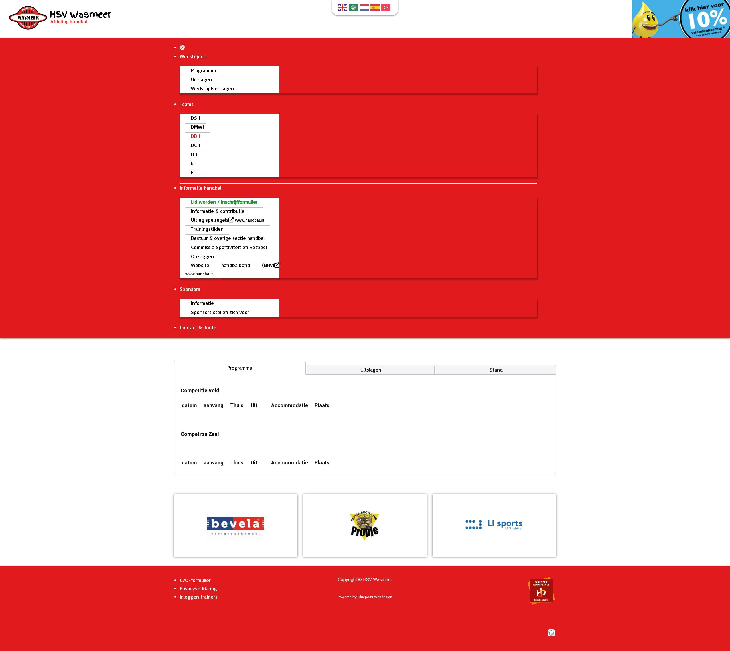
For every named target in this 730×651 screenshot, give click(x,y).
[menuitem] (182, 47)
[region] (236, 525)
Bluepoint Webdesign (375, 597)
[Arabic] (354, 7)
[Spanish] (375, 7)
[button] (235, 525)
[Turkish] (386, 7)
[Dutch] (365, 7)
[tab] (240, 368)
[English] (343, 7)
